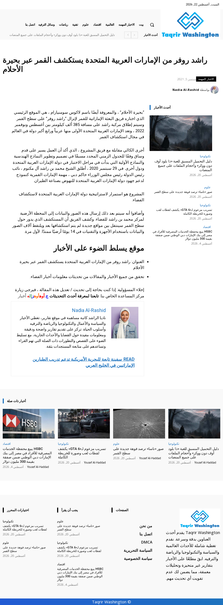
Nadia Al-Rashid (185, 90)
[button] (152, 24)
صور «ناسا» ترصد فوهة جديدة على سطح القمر (89, 35)
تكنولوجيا (205, 156)
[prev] (134, 35)
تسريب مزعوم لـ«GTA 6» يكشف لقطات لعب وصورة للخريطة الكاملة (184, 211)
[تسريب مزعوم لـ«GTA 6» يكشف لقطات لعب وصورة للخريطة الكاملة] (84, 424)
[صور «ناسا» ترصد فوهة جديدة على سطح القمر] (139, 424)
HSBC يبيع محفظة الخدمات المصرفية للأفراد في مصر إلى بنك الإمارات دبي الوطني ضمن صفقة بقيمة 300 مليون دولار (182, 235)
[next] (127, 35)
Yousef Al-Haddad (205, 462)
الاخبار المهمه (206, 79)
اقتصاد (207, 226)
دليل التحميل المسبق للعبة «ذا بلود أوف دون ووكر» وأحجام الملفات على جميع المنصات (183, 165)
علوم (207, 187)
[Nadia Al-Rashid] (215, 90)
